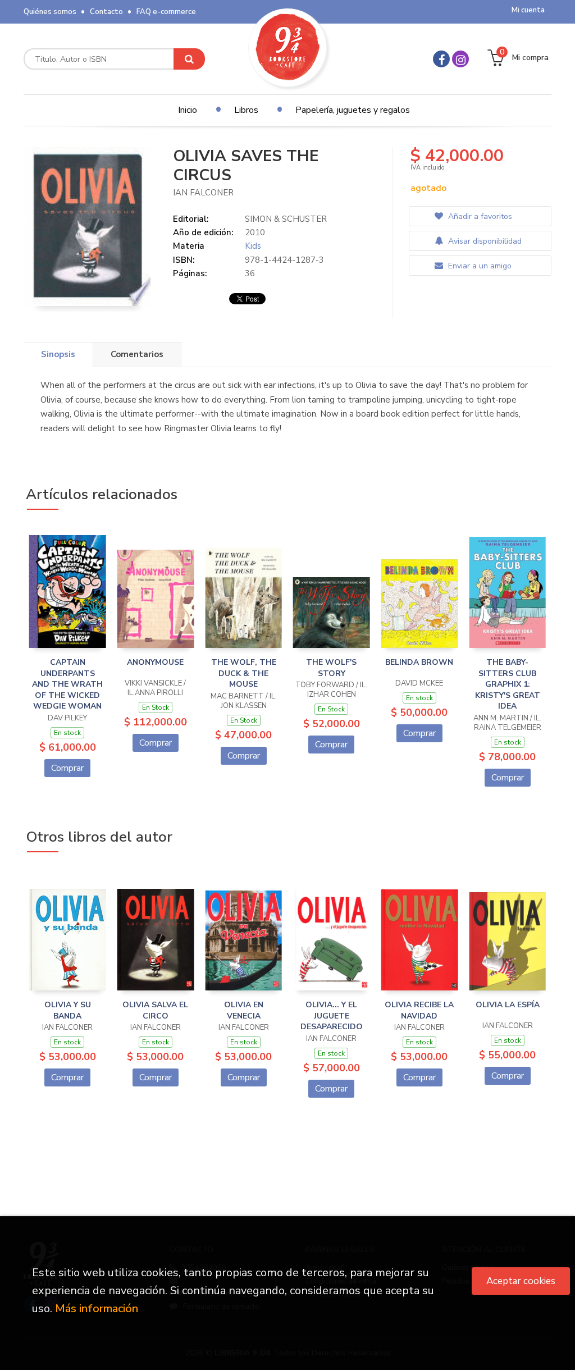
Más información (96, 1308)
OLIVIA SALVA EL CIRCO (155, 1010)
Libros (246, 110)
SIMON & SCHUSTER (286, 219)
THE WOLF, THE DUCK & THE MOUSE (243, 673)
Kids (253, 246)
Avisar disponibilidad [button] (484, 241)
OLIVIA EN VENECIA (243, 1010)
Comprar (67, 768)
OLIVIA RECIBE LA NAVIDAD (419, 1010)
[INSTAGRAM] (460, 59)
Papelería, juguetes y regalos (352, 110)
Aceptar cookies (520, 1281)
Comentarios (137, 354)
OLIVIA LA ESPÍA (508, 1004)
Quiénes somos (50, 12)
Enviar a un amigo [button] (479, 266)
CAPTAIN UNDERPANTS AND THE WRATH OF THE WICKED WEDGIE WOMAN (67, 684)
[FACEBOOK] (441, 59)
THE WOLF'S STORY (331, 668)
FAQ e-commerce (166, 12)
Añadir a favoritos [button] (479, 216)
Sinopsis (58, 354)
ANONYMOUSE (155, 662)
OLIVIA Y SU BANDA (67, 1010)
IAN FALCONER (203, 192)
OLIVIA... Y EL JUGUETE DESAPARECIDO (331, 1015)
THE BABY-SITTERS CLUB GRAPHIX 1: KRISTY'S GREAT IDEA (507, 684)
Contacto (106, 12)
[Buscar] (189, 59)
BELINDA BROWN (419, 662)
